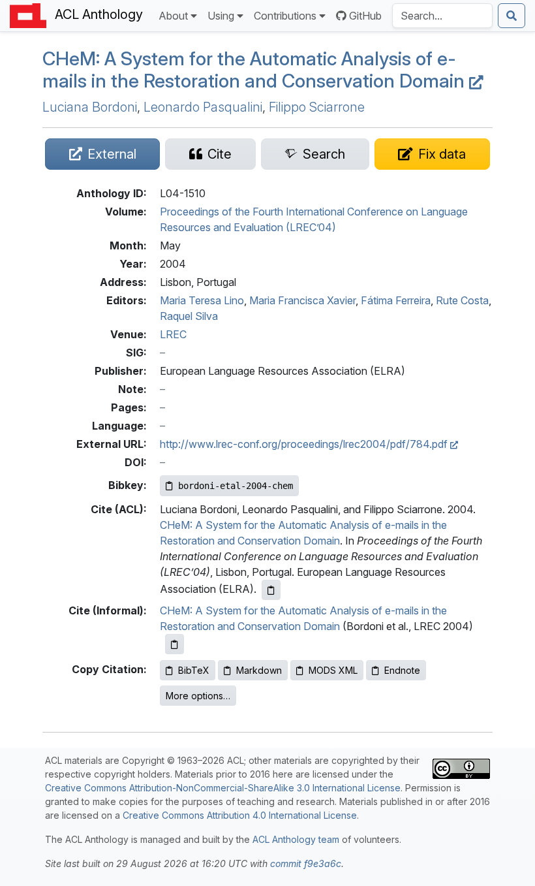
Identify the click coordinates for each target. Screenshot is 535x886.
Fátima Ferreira (396, 300)
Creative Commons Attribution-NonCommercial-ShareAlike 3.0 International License (223, 787)
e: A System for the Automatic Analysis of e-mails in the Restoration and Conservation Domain (255, 69)
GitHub (365, 15)
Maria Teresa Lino (202, 300)
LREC (173, 334)
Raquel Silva (189, 316)
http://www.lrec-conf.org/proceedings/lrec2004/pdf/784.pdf (305, 444)
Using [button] (220, 15)
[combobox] (442, 15)
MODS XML (333, 670)
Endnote (402, 670)
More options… (198, 695)
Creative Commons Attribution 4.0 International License (240, 815)
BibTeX (193, 670)
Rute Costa (462, 300)
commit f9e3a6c (305, 863)
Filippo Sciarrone (317, 107)
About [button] (173, 15)
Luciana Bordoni (89, 107)
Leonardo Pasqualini (203, 107)
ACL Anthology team (295, 839)
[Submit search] (511, 15)
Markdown (259, 670)
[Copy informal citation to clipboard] (174, 644)
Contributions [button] (285, 15)
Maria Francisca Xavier (302, 300)
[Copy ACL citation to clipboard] (271, 590)
